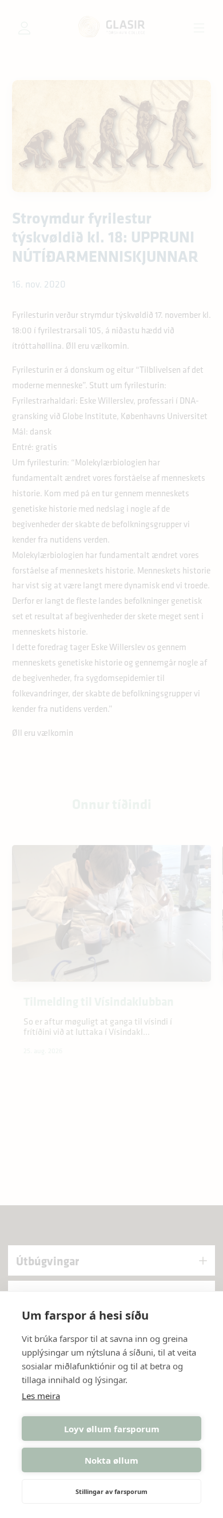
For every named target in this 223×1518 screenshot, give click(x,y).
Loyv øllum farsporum (112, 1429)
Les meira (41, 1395)
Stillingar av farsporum (111, 1491)
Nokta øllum (111, 1460)
